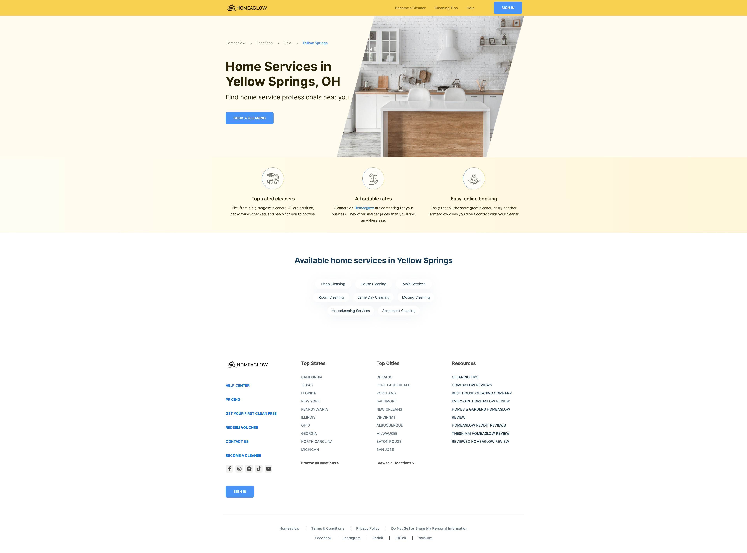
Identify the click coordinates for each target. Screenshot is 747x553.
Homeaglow (235, 43)
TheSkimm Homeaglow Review (481, 433)
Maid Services (414, 284)
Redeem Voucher (242, 427)
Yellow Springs (315, 43)
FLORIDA (308, 393)
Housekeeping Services (351, 311)
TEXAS (307, 385)
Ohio (287, 43)
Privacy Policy (367, 528)
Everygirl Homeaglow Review (481, 401)
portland (386, 393)
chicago (384, 377)
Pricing (233, 399)
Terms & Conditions (327, 528)
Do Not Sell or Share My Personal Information (429, 528)
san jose (385, 450)
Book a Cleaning (249, 118)
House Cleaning (373, 284)
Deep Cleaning (333, 284)
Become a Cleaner (243, 455)
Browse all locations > (320, 463)
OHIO (305, 425)
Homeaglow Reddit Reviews (479, 425)
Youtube (425, 538)
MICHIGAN (310, 450)
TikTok (400, 538)
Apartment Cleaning (399, 311)
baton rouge (389, 441)
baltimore (386, 401)
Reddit (377, 538)
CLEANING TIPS (465, 377)
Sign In (508, 8)
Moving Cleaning (416, 297)
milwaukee (386, 433)
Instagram (352, 538)
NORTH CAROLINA (317, 441)
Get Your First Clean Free (251, 413)
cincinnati (386, 417)
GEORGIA (309, 433)
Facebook (323, 538)
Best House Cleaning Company (482, 393)
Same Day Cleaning (373, 297)
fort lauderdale (393, 385)
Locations (264, 43)
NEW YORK (310, 401)
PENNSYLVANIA (314, 409)
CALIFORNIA (311, 377)
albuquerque (389, 425)
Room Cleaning (331, 297)
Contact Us (237, 441)
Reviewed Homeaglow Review (480, 441)
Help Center (238, 385)
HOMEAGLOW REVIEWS (472, 385)
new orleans (389, 409)
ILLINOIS (308, 417)
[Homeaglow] (247, 8)
